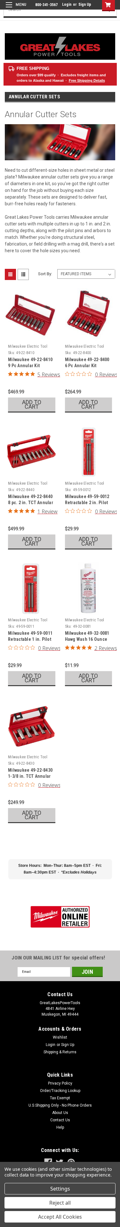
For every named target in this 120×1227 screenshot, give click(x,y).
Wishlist (60, 1037)
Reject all (60, 1202)
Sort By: (45, 273)
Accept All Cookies (60, 1216)
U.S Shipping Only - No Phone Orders (60, 1105)
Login (66, 4)
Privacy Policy (60, 1083)
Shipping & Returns (60, 1052)
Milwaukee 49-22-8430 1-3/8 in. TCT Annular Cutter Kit (30, 776)
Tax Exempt (60, 1098)
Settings (60, 1188)
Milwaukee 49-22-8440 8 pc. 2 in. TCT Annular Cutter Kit (30, 502)
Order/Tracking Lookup (60, 1090)
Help (60, 1127)
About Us (60, 1112)
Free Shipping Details (87, 80)
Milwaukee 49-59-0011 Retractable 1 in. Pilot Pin (30, 639)
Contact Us (60, 1120)
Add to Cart (31, 404)
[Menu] (15, 9)
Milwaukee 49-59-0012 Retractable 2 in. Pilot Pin (87, 502)
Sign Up (84, 4)
